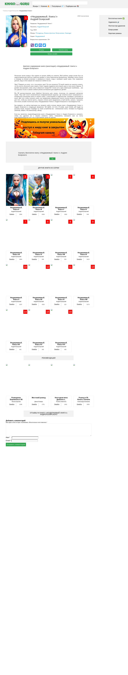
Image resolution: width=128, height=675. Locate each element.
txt (52, 159)
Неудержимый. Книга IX (84, 253)
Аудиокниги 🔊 (113, 22)
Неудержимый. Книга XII (39, 298)
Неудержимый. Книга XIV (16, 343)
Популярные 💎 (58, 6)
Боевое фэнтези (49, 33)
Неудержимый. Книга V (61, 208)
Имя (8, 437)
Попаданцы (39, 33)
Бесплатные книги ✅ (116, 18)
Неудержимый (40, 36)
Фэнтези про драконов (116, 26)
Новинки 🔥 (45, 6)
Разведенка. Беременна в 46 (16, 398)
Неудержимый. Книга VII (16, 253)
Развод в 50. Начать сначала (83, 398)
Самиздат (68, 33)
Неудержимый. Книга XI (61, 298)
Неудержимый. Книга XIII (84, 298)
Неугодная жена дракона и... (61, 398)
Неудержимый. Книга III (39, 208)
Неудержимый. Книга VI (39, 253)
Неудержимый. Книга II (16, 208)
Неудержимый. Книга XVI (61, 343)
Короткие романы (115, 33)
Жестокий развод (39, 398)
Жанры (35, 6)
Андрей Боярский (43, 26)
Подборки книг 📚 (72, 6)
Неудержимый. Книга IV (84, 208)
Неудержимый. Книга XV (39, 343)
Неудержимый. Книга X (16, 298)
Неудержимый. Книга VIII (61, 253)
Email (8, 440)
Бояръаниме (60, 33)
